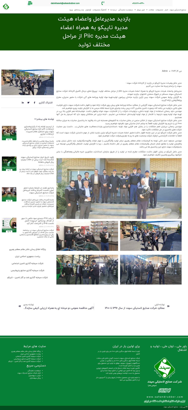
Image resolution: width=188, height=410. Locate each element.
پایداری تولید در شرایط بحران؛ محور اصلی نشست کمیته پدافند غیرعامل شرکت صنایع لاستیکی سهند (38, 190)
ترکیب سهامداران (35, 376)
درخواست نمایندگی (34, 371)
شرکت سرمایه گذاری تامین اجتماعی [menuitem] (27, 263)
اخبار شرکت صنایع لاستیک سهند (29, 373)
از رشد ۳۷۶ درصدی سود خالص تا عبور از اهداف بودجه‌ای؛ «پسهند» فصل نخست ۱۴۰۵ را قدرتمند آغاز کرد (37, 221)
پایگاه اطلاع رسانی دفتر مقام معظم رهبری (26, 351)
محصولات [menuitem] (159, 10)
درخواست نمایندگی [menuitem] (125, 10)
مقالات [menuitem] (151, 10)
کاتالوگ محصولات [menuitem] (99, 10)
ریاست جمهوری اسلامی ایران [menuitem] (27, 256)
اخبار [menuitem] (166, 10)
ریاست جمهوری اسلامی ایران (30, 354)
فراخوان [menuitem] (88, 10)
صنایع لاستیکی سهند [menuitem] (178, 10)
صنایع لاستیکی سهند (171, 407)
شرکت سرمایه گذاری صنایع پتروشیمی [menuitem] (27, 270)
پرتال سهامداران (35, 378)
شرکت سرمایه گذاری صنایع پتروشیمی (27, 359)
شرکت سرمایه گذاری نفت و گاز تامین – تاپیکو (24, 361)
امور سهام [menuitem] (141, 10)
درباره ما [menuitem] (113, 10)
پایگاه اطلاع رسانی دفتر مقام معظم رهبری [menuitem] (27, 249)
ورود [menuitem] (71, 10)
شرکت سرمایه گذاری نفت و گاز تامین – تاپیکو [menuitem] (27, 277)
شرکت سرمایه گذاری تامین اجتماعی (28, 356)
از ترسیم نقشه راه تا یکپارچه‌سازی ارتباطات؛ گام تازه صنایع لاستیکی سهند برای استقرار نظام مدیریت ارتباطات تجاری (39, 130)
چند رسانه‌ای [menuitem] (79, 10)
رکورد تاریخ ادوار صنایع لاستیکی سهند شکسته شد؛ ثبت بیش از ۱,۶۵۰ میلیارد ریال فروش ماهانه (37, 160)
